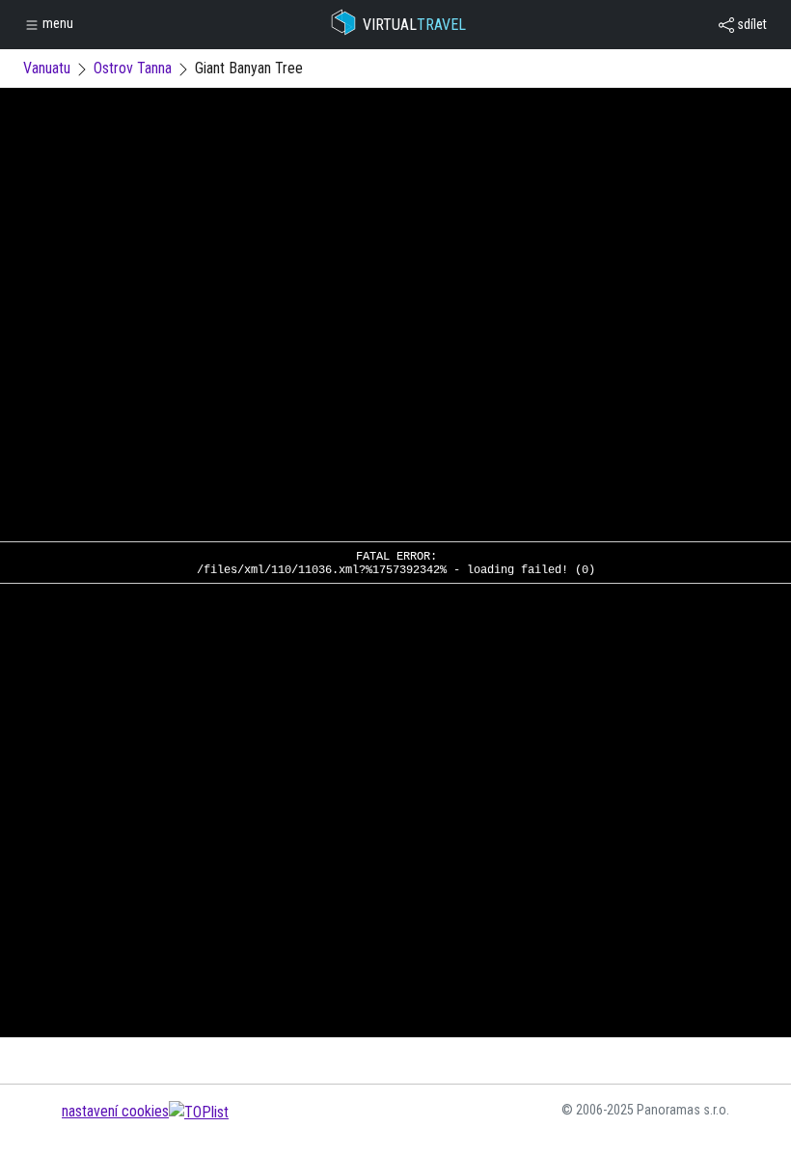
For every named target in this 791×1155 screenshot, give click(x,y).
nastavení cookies (115, 1111)
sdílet (750, 24)
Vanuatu (46, 68)
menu (56, 23)
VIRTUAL (414, 24)
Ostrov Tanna (133, 68)
